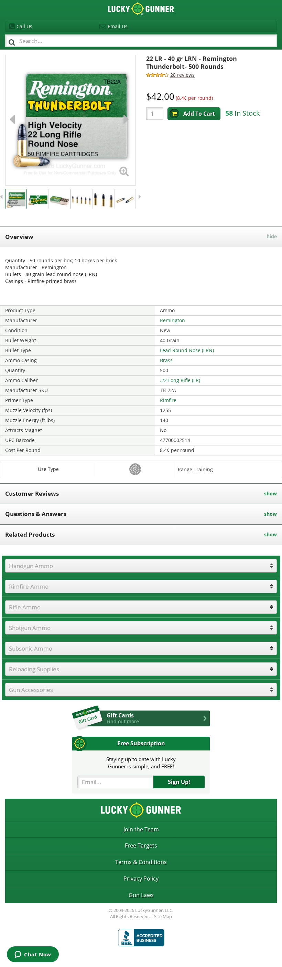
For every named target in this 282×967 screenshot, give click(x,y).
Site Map (163, 916)
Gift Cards (123, 718)
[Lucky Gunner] (141, 937)
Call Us (24, 26)
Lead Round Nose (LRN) (187, 350)
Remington (172, 320)
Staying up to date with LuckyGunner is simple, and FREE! (141, 763)
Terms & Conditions (141, 862)
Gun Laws (141, 895)
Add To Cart (199, 113)
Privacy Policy (141, 878)
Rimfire (168, 400)
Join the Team (141, 829)
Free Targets (141, 845)
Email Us (118, 26)
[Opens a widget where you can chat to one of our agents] (33, 955)
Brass (166, 360)
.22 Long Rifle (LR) (180, 380)
